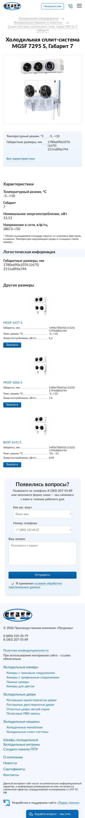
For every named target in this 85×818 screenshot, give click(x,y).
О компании (13, 757)
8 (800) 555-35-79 (15, 636)
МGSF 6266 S (12, 382)
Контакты (11, 775)
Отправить (42, 574)
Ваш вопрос (17, 539)
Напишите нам (52, 6)
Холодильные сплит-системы (27, 732)
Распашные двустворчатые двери (30, 704)
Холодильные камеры (20, 667)
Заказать (12, 344)
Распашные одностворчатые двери (31, 700)
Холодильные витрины (21, 744)
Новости (10, 763)
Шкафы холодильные (20, 740)
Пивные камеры (18, 682)
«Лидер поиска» (68, 802)
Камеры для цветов (20, 686)
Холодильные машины (21, 721)
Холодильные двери (19, 694)
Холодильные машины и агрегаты (38, 22)
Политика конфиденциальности (26, 650)
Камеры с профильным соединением (33, 677)
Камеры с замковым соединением (31, 673)
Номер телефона (25, 523)
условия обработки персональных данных (35, 585)
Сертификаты (14, 769)
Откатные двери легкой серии (28, 709)
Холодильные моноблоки (25, 727)
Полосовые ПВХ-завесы (23, 713)
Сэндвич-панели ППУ (20, 749)
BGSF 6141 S (12, 442)
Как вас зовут (22, 507)
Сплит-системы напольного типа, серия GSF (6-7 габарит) (43, 28)
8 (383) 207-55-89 (60, 490)
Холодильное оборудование (39, 18)
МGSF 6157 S (12, 322)
